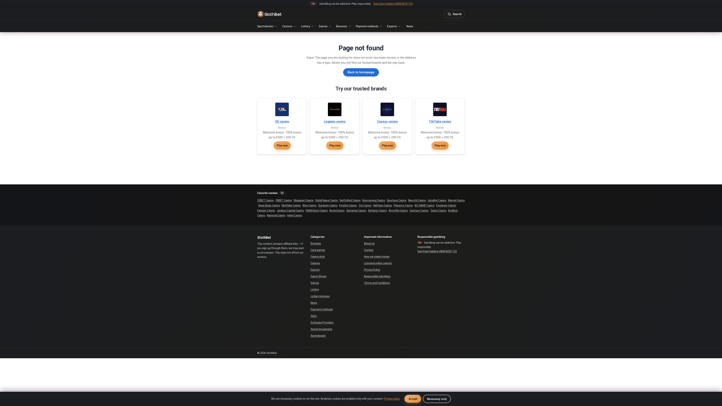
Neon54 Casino (417, 200)
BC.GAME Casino (425, 205)
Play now (282, 145)
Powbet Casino (348, 205)
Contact (368, 249)
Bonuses (341, 26)
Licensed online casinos (378, 263)
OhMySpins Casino (317, 210)
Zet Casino (365, 205)
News (409, 26)
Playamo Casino (403, 205)
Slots (314, 315)
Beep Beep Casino (269, 205)
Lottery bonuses (320, 296)
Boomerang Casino (373, 200)
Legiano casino (335, 121)
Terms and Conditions (377, 282)
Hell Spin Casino (382, 205)
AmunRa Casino (398, 210)
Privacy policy (392, 398)
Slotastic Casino (377, 210)
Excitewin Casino (446, 205)
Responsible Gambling (377, 276)
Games (323, 26)
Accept (413, 398)
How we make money (377, 256)
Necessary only (437, 398)
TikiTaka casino (440, 121)
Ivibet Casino (294, 215)
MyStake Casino (291, 205)
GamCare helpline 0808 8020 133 (437, 251)
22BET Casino (265, 200)
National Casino (276, 215)
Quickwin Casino (327, 205)
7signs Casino (438, 210)
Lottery (305, 26)
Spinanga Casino (356, 210)
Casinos (287, 26)
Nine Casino (309, 205)
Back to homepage (361, 72)
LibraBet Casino (437, 200)
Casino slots (318, 256)
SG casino (282, 121)
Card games (318, 249)
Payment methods (367, 26)
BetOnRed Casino (350, 200)
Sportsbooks (265, 26)
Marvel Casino (456, 200)
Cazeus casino (387, 121)
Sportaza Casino (397, 200)
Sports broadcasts (321, 329)
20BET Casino (283, 200)
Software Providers (322, 322)
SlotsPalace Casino (326, 200)
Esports (392, 26)
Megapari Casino (304, 200)
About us (369, 243)
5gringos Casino (419, 210)
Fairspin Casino (266, 210)
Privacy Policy (372, 269)
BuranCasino (337, 210)
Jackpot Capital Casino (290, 210)
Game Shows (318, 276)
